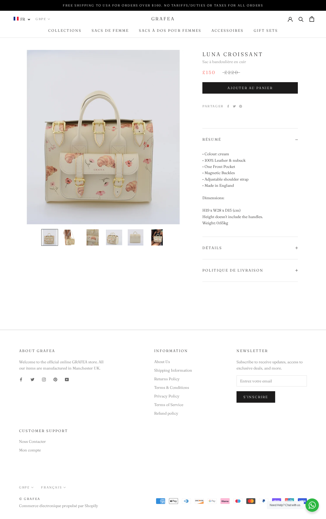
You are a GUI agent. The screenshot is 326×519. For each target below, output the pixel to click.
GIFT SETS (266, 30)
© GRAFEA (29, 499)
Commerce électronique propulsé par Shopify (58, 505)
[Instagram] (44, 379)
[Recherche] (301, 18)
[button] (22, 19)
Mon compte (30, 450)
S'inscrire (255, 397)
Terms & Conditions (171, 387)
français (51, 487)
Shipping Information (173, 370)
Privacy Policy (166, 396)
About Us (162, 361)
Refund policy (166, 413)
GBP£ (41, 19)
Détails (212, 248)
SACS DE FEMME (110, 30)
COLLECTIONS (65, 30)
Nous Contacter (32, 441)
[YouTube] (67, 379)
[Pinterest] (240, 106)
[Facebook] (228, 106)
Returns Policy (167, 378)
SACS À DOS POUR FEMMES (170, 30)
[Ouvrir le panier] (312, 19)
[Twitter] (234, 106)
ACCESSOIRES (227, 30)
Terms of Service (168, 404)
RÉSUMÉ (211, 139)
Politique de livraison (232, 270)
